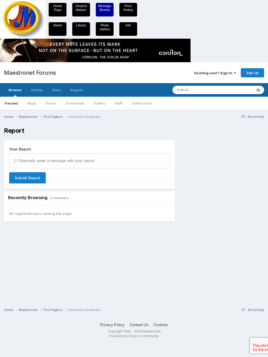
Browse (15, 90)
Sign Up (252, 73)
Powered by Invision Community (134, 336)
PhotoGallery (105, 27)
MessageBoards (104, 8)
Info (128, 25)
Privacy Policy (112, 325)
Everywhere (236, 90)
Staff (118, 103)
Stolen (57, 25)
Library (81, 25)
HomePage (57, 8)
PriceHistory (128, 8)
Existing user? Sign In (214, 73)
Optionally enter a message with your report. (56, 160)
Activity (37, 90)
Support (76, 90)
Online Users (142, 103)
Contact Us (139, 325)
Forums (11, 103)
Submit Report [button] (27, 178)
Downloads (75, 103)
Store (56, 90)
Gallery (99, 103)
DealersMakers (81, 8)
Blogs (31, 103)
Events (51, 103)
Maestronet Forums (30, 72)
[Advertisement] (201, 205)
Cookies (160, 325)
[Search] (258, 90)
